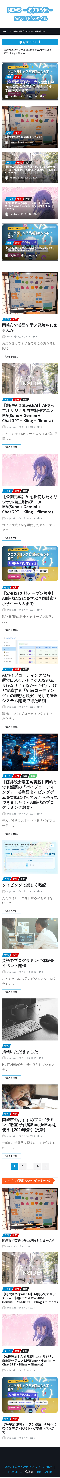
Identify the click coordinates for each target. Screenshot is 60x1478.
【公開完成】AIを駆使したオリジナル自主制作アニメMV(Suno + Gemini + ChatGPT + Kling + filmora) (29, 209)
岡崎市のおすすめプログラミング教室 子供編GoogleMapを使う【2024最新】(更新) (29, 1127)
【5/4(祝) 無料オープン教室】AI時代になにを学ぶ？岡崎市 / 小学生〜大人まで (29, 252)
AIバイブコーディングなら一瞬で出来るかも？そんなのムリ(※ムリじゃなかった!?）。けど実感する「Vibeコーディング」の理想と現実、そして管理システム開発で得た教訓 (30, 690)
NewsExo (14, 1474)
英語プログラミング (26, 31)
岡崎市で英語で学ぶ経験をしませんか (29, 91)
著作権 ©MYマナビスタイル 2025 (29, 1469)
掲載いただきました (20, 1054)
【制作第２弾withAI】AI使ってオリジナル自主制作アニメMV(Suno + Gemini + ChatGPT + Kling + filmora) (30, 172)
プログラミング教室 (10, 31)
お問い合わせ (40, 31)
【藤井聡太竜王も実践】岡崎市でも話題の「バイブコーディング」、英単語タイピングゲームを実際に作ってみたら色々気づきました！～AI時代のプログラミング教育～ (30, 797)
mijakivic (14, 180)
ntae (12, 99)
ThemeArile (43, 1474)
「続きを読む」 (11, 359)
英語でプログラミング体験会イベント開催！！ (28, 965)
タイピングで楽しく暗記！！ (28, 887)
